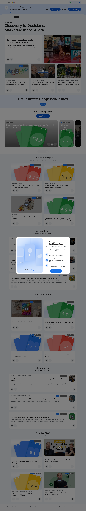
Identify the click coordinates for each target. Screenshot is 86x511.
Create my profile (56, 271)
